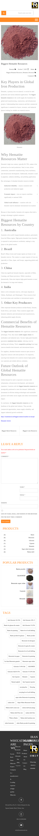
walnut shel (11, 702)
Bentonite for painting (28, 656)
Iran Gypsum (16, 677)
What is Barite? (13, 718)
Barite (32, 535)
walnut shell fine (30, 713)
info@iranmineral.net (21, 830)
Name (22, 487)
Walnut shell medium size (27, 718)
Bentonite (31, 537)
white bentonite (9, 723)
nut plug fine (23, 687)
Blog (25, 769)
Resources (31, 72)
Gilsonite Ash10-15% (14, 671)
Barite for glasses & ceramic (12, 625)
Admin (32, 69)
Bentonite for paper (14, 656)
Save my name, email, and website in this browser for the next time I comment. (19, 515)
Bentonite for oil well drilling (26, 651)
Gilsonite (31, 540)
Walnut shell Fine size (16, 713)
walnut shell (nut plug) (28, 707)
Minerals (17, 746)
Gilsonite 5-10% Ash (19, 666)
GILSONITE (31, 666)
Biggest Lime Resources (30, 431)
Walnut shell (30, 552)
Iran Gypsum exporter (29, 682)
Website (4, 503)
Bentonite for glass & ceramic (26, 646)
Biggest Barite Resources (9, 431)
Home (25, 750)
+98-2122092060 (21, 819)
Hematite (11, 69)
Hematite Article (6, 421)
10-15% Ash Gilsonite (14, 620)
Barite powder (31, 635)
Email (22, 495)
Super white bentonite (28, 549)
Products (24, 753)
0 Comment (31, 76)
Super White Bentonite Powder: (26, 702)
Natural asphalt (15, 682)
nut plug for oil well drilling (27, 692)
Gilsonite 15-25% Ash (29, 671)
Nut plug (32, 687)
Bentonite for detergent (28, 641)
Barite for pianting (12, 630)
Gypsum (32, 543)
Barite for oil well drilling (27, 630)
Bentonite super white (29, 661)
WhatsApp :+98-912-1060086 (33, 765)
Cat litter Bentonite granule (12, 661)
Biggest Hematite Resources (14, 64)
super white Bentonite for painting (25, 697)
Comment (5, 456)
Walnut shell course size (12, 707)
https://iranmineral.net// (18, 416)
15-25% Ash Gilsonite (28, 625)
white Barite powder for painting (26, 723)
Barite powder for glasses (17, 635)
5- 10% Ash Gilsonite (29, 620)
